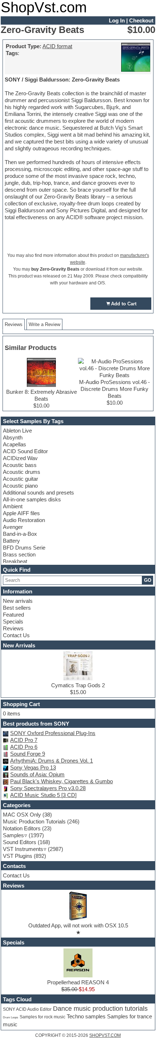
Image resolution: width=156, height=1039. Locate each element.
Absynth (12, 437)
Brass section (19, 554)
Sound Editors (19, 842)
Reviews (13, 628)
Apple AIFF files (21, 513)
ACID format (57, 46)
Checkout (141, 20)
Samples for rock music (42, 1016)
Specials (13, 621)
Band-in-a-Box (20, 534)
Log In (117, 20)
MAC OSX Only (22, 814)
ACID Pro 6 (23, 747)
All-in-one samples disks (32, 499)
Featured (13, 615)
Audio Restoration (24, 520)
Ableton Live (17, 430)
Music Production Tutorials (34, 821)
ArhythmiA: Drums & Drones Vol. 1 (51, 761)
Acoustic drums (21, 472)
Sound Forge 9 (27, 754)
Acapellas (14, 444)
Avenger (13, 527)
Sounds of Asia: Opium (37, 774)
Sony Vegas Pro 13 (33, 767)
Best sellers (17, 608)
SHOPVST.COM (105, 1035)
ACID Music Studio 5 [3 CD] (43, 795)
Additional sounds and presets (38, 492)
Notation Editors (22, 828)
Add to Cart (123, 303)
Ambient (12, 506)
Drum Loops (10, 1017)
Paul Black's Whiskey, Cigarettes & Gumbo (61, 781)
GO (147, 580)
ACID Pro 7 (23, 740)
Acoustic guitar (20, 479)
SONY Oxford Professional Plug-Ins (52, 733)
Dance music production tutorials (100, 1008)
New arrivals (18, 601)
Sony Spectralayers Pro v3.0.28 (48, 788)
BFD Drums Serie (24, 547)
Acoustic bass (20, 465)
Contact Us (16, 635)
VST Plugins (17, 856)
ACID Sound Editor (25, 451)
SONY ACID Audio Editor (27, 1009)
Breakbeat (15, 561)
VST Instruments (23, 849)
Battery (11, 541)
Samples (13, 835)
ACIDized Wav (20, 458)
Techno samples (86, 1016)
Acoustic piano (20, 486)
